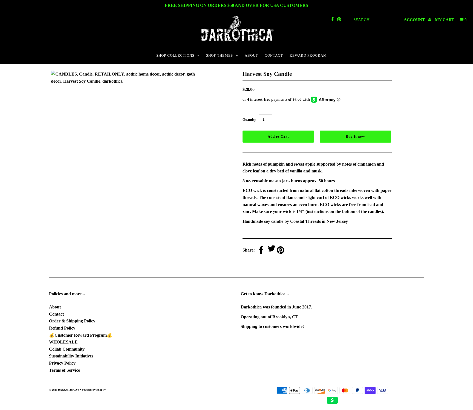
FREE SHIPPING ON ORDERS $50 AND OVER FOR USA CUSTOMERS (236, 5)
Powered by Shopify (94, 389)
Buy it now (355, 136)
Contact (56, 314)
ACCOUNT (415, 20)
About (55, 307)
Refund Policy (62, 328)
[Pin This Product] (280, 250)
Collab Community (67, 349)
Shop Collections (175, 55)
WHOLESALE (63, 342)
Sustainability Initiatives (71, 356)
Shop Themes (219, 55)
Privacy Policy (62, 363)
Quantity (249, 119)
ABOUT (251, 55)
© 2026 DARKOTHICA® (64, 389)
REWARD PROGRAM (308, 55)
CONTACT (274, 55)
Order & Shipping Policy (72, 321)
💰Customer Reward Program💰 (80, 335)
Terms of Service (64, 370)
